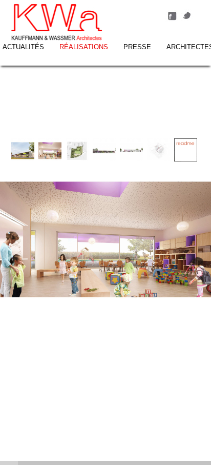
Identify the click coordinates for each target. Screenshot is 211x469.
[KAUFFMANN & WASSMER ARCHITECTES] (56, 23)
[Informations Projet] (185, 159)
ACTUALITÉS (23, 47)
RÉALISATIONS (83, 47)
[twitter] (188, 20)
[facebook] (172, 20)
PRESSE (137, 47)
